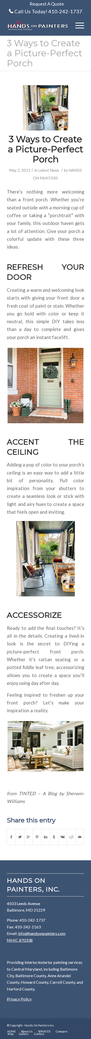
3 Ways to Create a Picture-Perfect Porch (44, 53)
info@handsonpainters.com (41, 933)
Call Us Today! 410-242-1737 (48, 11)
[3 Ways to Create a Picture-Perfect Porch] (45, 107)
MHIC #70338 (20, 940)
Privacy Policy (19, 999)
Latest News (48, 170)
